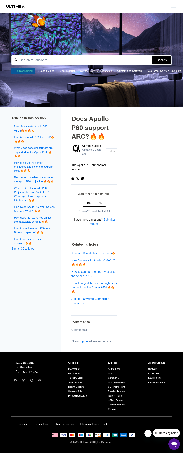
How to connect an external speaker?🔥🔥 (30, 241)
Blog (110, 373)
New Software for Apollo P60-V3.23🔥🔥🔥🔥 (93, 262)
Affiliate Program (116, 400)
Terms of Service (65, 424)
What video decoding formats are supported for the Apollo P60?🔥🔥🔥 (33, 151)
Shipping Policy (75, 382)
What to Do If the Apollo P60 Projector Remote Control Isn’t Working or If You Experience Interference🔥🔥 (31, 194)
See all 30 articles (22, 248)
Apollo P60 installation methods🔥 (93, 253)
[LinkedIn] (82, 179)
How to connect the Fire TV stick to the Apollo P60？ (93, 274)
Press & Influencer (157, 382)
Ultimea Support (91, 145)
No (100, 202)
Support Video (46, 70)
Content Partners (116, 405)
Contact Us (153, 373)
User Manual (67, 70)
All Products (114, 369)
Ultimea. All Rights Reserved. (96, 442)
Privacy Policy (42, 424)
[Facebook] (72, 179)
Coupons (112, 409)
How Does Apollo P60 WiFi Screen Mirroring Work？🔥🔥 (34, 208)
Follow (111, 151)
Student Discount (116, 387)
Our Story (152, 369)
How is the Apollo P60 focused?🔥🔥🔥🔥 (34, 139)
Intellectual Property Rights (94, 424)
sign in (84, 341)
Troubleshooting (23, 70)
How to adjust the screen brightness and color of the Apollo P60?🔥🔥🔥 (94, 287)
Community (113, 378)
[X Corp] (77, 179)
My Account (73, 369)
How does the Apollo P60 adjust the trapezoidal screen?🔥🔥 (32, 219)
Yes (88, 202)
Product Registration (78, 396)
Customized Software (129, 70)
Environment (154, 378)
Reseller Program (116, 391)
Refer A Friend (115, 396)
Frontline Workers (116, 382)
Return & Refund (76, 387)
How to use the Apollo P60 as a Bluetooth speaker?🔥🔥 (32, 230)
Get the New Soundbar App (96, 70)
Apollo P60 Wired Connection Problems (90, 301)
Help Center (74, 373)
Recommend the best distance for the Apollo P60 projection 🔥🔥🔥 (34, 179)
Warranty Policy (75, 391)
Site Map (23, 424)
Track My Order (75, 378)
